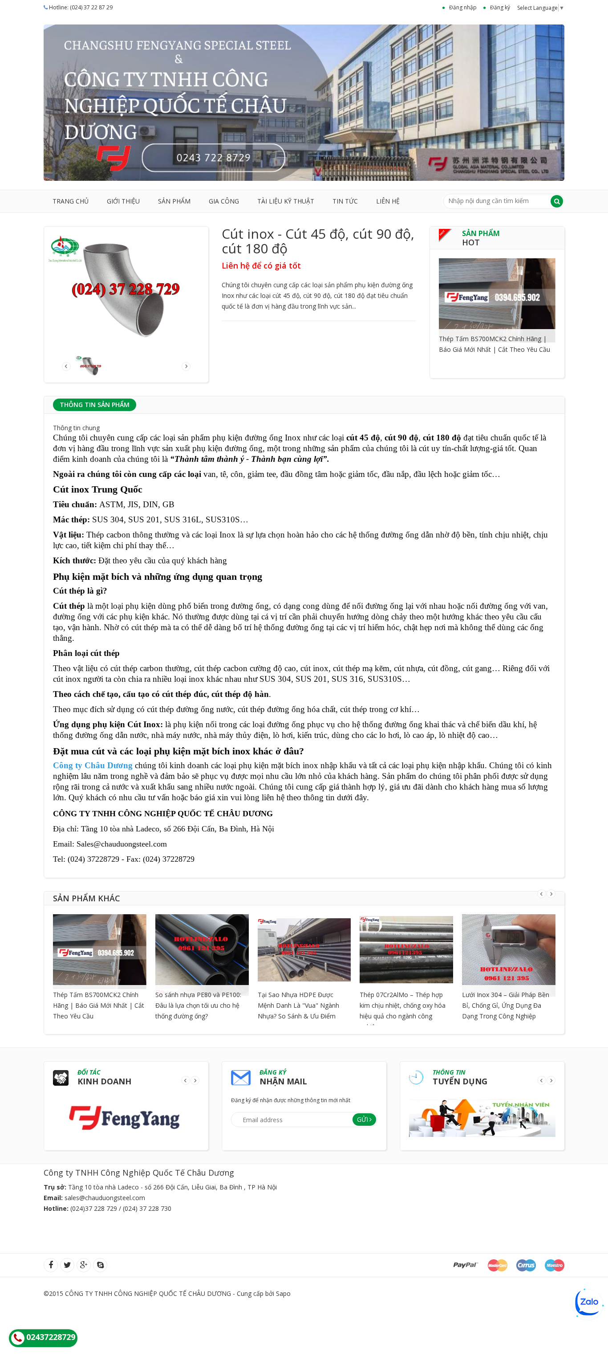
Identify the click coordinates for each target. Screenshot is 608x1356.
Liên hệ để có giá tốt (261, 265)
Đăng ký (500, 7)
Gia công (224, 201)
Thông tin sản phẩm (95, 404)
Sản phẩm (174, 201)
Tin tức (345, 201)
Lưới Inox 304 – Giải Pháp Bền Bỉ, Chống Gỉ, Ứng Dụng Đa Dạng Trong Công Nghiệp (505, 1005)
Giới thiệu (123, 201)
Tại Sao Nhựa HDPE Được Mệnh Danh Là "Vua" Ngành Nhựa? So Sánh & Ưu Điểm (298, 1005)
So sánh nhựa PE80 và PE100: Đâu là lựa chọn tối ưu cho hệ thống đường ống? (198, 1005)
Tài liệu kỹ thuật (285, 201)
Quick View (497, 289)
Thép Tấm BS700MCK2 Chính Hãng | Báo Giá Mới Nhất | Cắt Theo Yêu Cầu (98, 1005)
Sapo (283, 1293)
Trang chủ (71, 201)
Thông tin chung (76, 427)
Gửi (362, 1119)
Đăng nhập (463, 7)
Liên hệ (388, 201)
